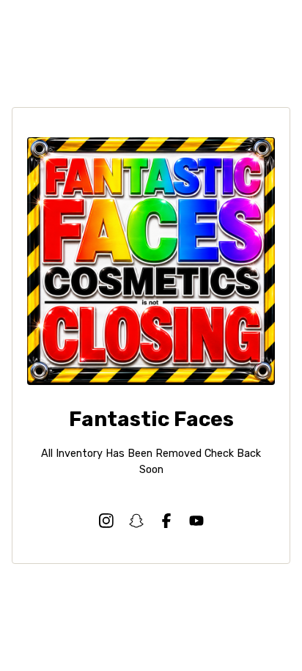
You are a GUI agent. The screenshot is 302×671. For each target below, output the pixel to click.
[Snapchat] (136, 520)
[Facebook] (166, 520)
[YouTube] (196, 520)
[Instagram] (106, 520)
